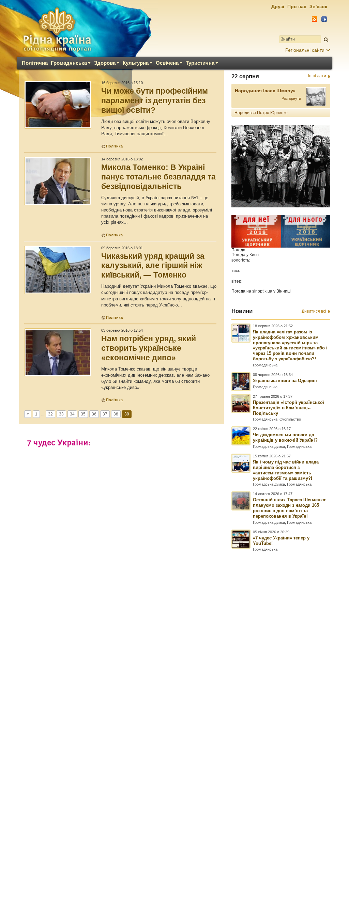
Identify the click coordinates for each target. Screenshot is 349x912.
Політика (114, 146)
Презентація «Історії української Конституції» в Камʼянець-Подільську (288, 408)
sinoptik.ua (262, 291)
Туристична (200, 62)
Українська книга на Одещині (285, 380)
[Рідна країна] (56, 29)
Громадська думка (269, 446)
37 (105, 414)
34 (72, 414)
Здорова (105, 62)
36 (94, 414)
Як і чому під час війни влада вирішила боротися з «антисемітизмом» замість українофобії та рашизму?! (286, 470)
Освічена (167, 62)
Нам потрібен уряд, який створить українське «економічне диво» (148, 348)
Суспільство (290, 419)
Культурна (136, 62)
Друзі (277, 6)
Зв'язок (318, 6)
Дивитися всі (314, 311)
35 (83, 414)
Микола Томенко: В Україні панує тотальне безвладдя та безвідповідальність (158, 177)
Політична (35, 62)
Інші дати (317, 76)
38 (115, 414)
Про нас (296, 6)
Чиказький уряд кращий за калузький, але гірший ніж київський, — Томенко (152, 266)
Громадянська (69, 62)
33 (61, 414)
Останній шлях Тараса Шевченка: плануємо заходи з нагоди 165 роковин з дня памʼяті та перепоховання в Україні (290, 508)
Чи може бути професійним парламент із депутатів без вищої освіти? (154, 100)
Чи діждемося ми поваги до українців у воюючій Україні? (285, 437)
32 (50, 414)
